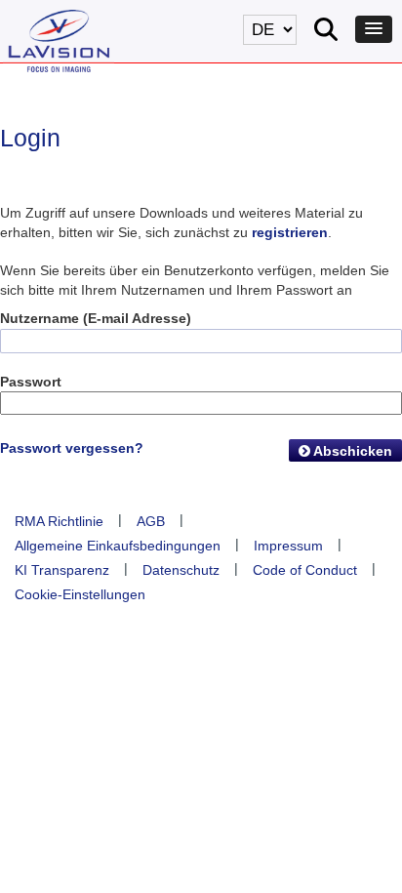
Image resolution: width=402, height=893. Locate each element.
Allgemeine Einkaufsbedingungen (118, 545)
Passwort (30, 381)
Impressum (288, 545)
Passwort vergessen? (71, 448)
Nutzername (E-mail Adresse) (95, 318)
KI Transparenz (62, 570)
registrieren (290, 232)
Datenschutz (181, 570)
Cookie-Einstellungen (80, 594)
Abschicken (351, 451)
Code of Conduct (305, 570)
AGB (151, 521)
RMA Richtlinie (59, 521)
